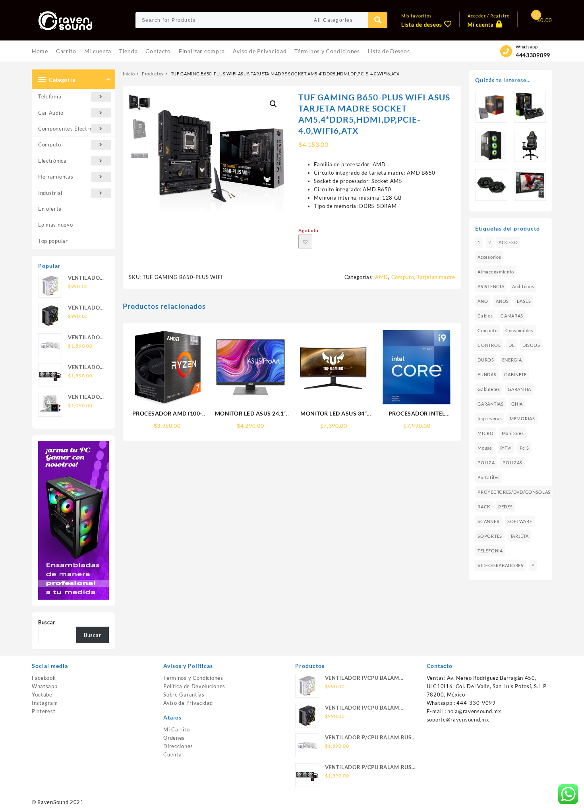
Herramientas (55, 176)
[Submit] (377, 20)
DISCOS (531, 345)
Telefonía (49, 96)
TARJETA (519, 536)
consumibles (519, 330)
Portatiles (488, 477)
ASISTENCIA (491, 286)
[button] (273, 104)
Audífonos (523, 286)
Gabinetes (489, 389)
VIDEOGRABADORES (501, 565)
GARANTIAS (490, 403)
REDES (505, 506)
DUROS (486, 359)
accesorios (489, 257)
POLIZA (486, 462)
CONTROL (489, 345)
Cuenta (172, 754)
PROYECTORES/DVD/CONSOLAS (514, 491)
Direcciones (178, 746)
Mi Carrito (176, 729)
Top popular (53, 241)
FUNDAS (487, 374)
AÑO (483, 301)
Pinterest (43, 711)
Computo (49, 144)
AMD (381, 277)
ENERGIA (512, 359)
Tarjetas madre (436, 277)
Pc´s (524, 447)
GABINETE (515, 374)
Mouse (485, 447)
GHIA (517, 403)
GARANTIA (519, 389)
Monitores (513, 433)
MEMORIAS (522, 418)
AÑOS (502, 301)
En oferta (50, 209)
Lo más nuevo (55, 224)
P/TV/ (506, 447)
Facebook (44, 678)
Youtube (42, 694)
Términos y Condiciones (193, 678)
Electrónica (52, 161)
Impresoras (490, 418)
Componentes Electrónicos (72, 128)
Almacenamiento (496, 271)
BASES (524, 301)
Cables (485, 315)
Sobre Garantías (184, 694)
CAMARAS (512, 315)
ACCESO (508, 242)
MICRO (486, 433)
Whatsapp (45, 686)
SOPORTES (490, 536)
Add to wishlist (305, 241)
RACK (484, 506)
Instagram (45, 703)
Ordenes (174, 738)
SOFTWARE (519, 521)
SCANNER (488, 521)
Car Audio (50, 113)
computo (487, 330)
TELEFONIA (490, 550)
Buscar (46, 622)
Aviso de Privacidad (188, 703)
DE (511, 345)
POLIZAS (512, 462)
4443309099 (533, 55)
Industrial (50, 193)
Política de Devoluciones (194, 686)
